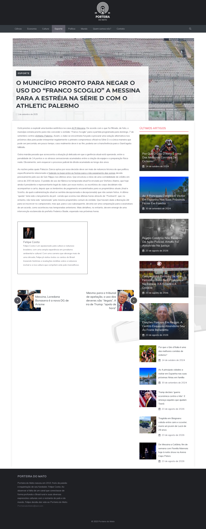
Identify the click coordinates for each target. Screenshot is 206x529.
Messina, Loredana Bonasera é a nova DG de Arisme (52, 300)
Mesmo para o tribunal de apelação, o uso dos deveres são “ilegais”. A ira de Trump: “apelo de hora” (101, 300)
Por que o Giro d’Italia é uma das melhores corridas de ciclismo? (161, 157)
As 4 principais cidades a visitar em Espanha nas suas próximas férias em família (163, 199)
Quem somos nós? (102, 28)
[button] (190, 29)
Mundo (84, 28)
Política (71, 28)
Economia (32, 28)
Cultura (45, 28)
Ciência (18, 28)
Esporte (59, 28)
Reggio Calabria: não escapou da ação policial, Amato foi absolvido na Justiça (162, 241)
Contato (121, 28)
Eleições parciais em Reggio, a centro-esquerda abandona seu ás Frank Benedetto (163, 326)
